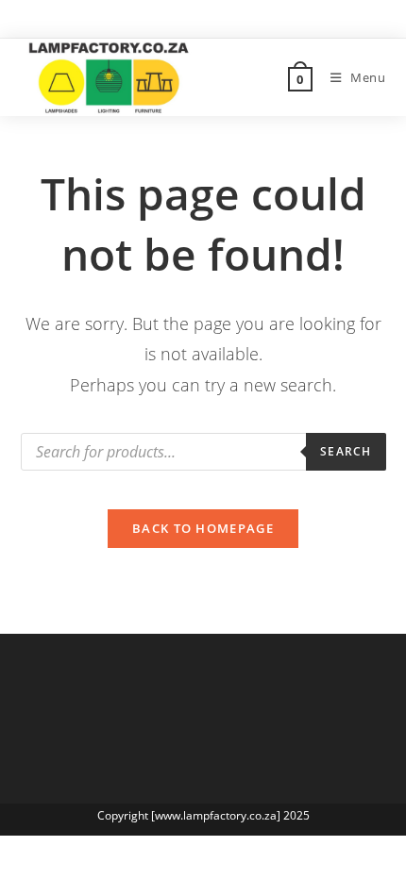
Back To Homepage (203, 528)
